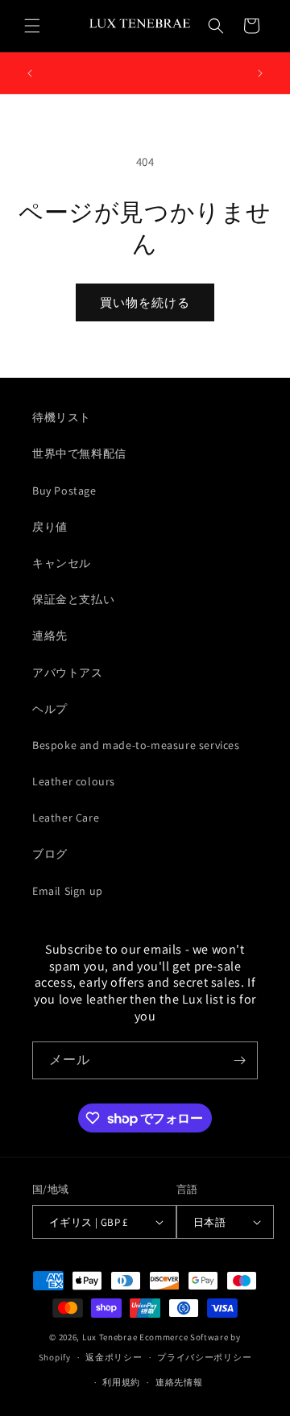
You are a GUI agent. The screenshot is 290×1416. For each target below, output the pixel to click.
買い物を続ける (145, 302)
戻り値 (50, 527)
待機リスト (61, 417)
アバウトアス (67, 672)
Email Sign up (67, 891)
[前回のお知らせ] (30, 73)
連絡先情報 (179, 1382)
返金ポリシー (113, 1357)
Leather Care (65, 817)
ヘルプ (50, 709)
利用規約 (121, 1382)
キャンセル (61, 563)
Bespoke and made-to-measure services (136, 745)
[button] (32, 25)
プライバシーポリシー (204, 1357)
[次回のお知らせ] (260, 73)
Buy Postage (64, 490)
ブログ (50, 854)
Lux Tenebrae (109, 1337)
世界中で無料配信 (79, 453)
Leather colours (73, 781)
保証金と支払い (73, 599)
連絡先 (50, 635)
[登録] (239, 1060)
